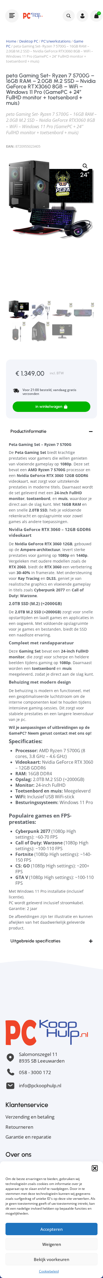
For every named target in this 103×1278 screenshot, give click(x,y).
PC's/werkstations (56, 41)
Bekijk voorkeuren (51, 1259)
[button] (95, 1168)
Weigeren (51, 1244)
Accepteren (51, 1229)
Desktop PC (28, 41)
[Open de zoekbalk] (68, 16)
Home (11, 41)
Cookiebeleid (49, 1271)
